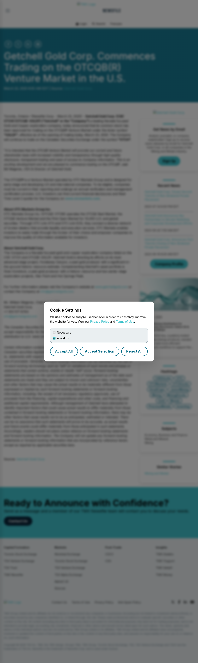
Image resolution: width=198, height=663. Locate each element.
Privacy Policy (99, 321)
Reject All (134, 351)
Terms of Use (125, 321)
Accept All (64, 351)
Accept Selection (99, 351)
